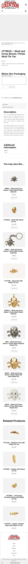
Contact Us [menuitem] (14, 553)
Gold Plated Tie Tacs (9, 43)
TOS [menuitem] (14, 555)
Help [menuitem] (14, 550)
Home (2, 43)
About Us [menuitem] (14, 548)
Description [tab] (5, 104)
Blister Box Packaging (7, 75)
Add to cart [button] (14, 197)
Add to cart (11, 87)
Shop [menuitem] (14, 545)
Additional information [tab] (8, 107)
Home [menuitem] (14, 543)
